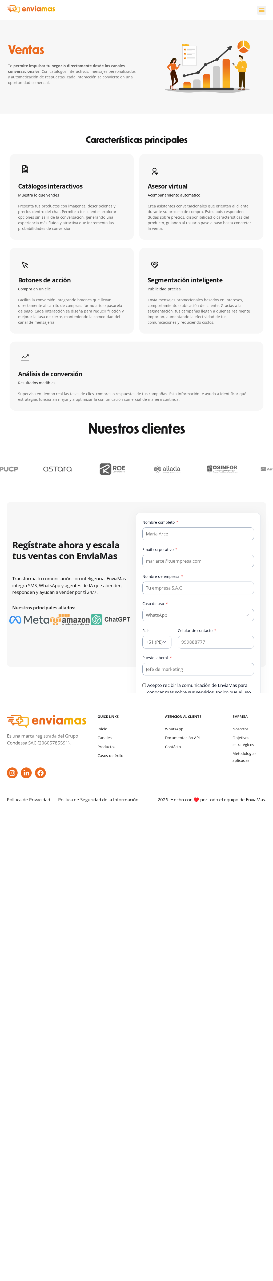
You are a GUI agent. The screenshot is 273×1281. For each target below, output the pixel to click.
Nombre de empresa (161, 576)
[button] (261, 10)
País (146, 630)
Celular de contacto (196, 630)
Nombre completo (159, 522)
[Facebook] (40, 772)
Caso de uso (153, 603)
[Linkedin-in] (26, 772)
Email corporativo (158, 549)
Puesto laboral (155, 657)
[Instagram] (12, 772)
